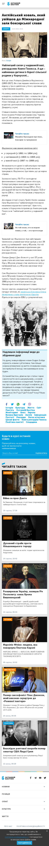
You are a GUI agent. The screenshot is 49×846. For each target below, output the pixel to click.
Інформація (40, 415)
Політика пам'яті (14, 422)
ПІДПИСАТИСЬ (41, 453)
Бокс (23, 412)
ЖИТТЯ (5, 816)
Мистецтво (9, 670)
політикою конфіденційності (17, 837)
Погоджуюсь (24, 843)
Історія (9, 408)
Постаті (10, 417)
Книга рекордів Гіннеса (34, 420)
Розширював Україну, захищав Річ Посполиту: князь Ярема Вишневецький (23, 594)
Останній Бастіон (25, 410)
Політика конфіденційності (31, 826)
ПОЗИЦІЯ (6, 794)
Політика (8, 723)
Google (8, 61)
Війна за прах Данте (15, 498)
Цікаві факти (12, 420)
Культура (20, 408)
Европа (31, 412)
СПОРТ (6, 29)
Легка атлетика (36, 417)
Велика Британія (14, 415)
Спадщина (31, 422)
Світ (39, 408)
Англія (28, 415)
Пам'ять (10, 410)
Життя (30, 408)
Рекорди (21, 417)
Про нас (8, 826)
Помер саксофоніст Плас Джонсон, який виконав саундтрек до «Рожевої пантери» (24, 698)
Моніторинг (12, 412)
